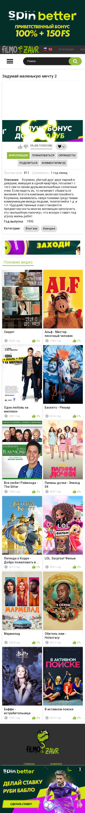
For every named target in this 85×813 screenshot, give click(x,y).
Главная (29, 764)
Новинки (56, 764)
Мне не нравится (26, 147)
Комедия (49, 228)
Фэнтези (31, 228)
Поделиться (28, 163)
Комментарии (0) (54, 163)
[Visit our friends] (42, 248)
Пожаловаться (43, 155)
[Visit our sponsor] (42, 131)
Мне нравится (20, 147)
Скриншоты (66, 155)
